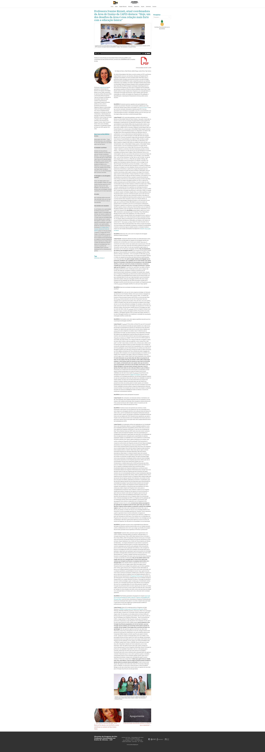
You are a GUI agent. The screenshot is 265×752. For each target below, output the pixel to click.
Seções (142, 6)
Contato (154, 6)
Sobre (116, 6)
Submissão (148, 6)
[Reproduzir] (96, 53)
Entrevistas (97, 258)
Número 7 (102, 258)
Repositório (136, 6)
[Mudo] (145, 53)
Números (130, 6)
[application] (122, 53)
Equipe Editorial (122, 6)
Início (112, 6)
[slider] (148, 53)
